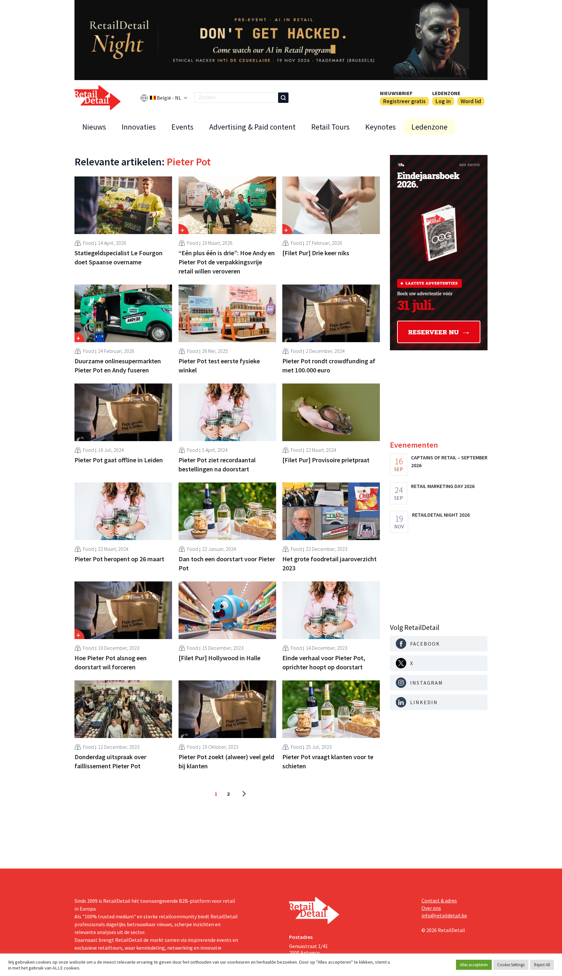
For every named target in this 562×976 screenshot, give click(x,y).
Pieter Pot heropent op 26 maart (119, 559)
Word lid (471, 101)
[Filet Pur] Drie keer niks (315, 253)
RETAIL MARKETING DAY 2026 (443, 486)
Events (182, 127)
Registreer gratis (404, 101)
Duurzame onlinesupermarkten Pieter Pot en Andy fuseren (117, 365)
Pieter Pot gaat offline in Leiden (118, 460)
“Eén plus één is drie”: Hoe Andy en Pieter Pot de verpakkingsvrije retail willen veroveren (227, 262)
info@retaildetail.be (444, 915)
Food (88, 243)
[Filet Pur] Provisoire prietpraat (325, 460)
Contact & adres (439, 900)
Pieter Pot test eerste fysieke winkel (219, 365)
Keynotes (380, 127)
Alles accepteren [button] (474, 965)
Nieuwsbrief (396, 93)
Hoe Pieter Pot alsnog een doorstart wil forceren (110, 662)
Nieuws (94, 127)
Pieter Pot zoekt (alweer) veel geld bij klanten (226, 761)
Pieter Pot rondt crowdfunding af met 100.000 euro (328, 365)
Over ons (431, 908)
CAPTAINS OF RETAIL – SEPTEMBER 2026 (449, 461)
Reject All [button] (542, 965)
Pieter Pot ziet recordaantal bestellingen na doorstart (217, 464)
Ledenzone (446, 93)
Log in (443, 101)
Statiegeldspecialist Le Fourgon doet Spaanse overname (118, 257)
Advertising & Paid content (252, 127)
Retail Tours (330, 127)
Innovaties (139, 127)
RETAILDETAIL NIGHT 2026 (441, 514)
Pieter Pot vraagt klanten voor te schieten (327, 761)
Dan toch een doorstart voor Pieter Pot (227, 563)
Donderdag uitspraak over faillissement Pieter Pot (110, 761)
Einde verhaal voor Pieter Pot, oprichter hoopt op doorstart (323, 662)
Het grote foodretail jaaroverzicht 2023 (329, 563)
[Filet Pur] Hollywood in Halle (220, 658)
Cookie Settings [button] (511, 965)
